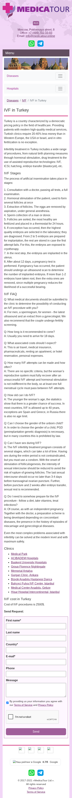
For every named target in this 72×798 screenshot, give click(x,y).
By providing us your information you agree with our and (36, 703)
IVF (24, 100)
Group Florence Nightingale (28, 566)
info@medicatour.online (40, 35)
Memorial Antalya (22, 570)
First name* (13, 620)
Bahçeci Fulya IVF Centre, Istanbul (32, 583)
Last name (13, 632)
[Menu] (64, 52)
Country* (12, 644)
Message (12, 680)
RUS (36, 23)
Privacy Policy (45, 705)
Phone (10, 668)
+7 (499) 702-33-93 (40, 32)
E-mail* (10, 656)
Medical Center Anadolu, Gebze (31, 587)
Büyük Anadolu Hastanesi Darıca (31, 579)
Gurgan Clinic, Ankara (24, 575)
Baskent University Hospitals (29, 562)
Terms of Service (23, 705)
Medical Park (19, 553)
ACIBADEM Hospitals (24, 558)
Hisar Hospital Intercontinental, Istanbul (35, 591)
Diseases (13, 100)
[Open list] (60, 76)
